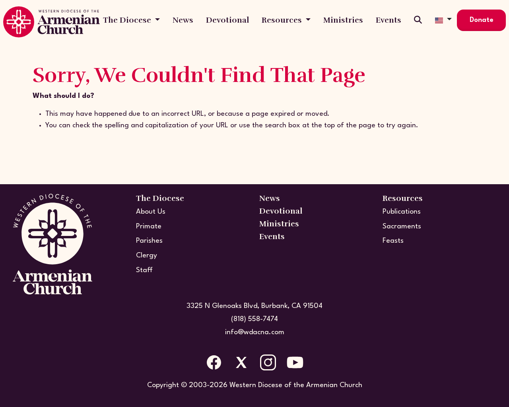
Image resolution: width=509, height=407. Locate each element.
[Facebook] (213, 362)
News (183, 20)
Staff (144, 270)
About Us (150, 211)
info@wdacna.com (254, 332)
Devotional (227, 20)
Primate (148, 226)
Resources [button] (283, 20)
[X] (241, 362)
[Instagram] (268, 362)
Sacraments (402, 226)
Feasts (393, 241)
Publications (402, 211)
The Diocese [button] (128, 20)
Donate (481, 20)
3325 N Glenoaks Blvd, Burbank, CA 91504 (254, 306)
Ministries (343, 20)
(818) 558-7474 (254, 319)
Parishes (149, 241)
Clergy (146, 255)
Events (388, 20)
